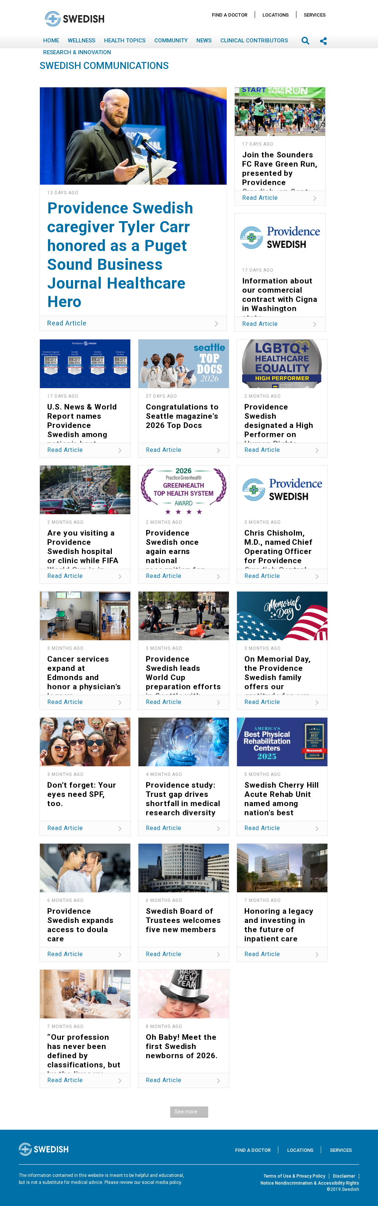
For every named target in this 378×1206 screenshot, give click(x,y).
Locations (275, 15)
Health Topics (124, 40)
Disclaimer (344, 1176)
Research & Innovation (77, 52)
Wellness (81, 40)
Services (315, 15)
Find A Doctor (229, 15)
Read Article (67, 323)
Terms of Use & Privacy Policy (294, 1176)
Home (51, 40)
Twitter (116, 303)
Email (151, 303)
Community (171, 40)
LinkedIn (185, 303)
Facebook (82, 303)
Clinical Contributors (254, 40)
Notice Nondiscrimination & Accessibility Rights (310, 1183)
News (204, 40)
